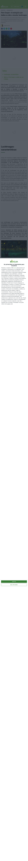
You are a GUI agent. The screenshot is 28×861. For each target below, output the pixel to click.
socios (14, 267)
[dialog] (14, 559)
